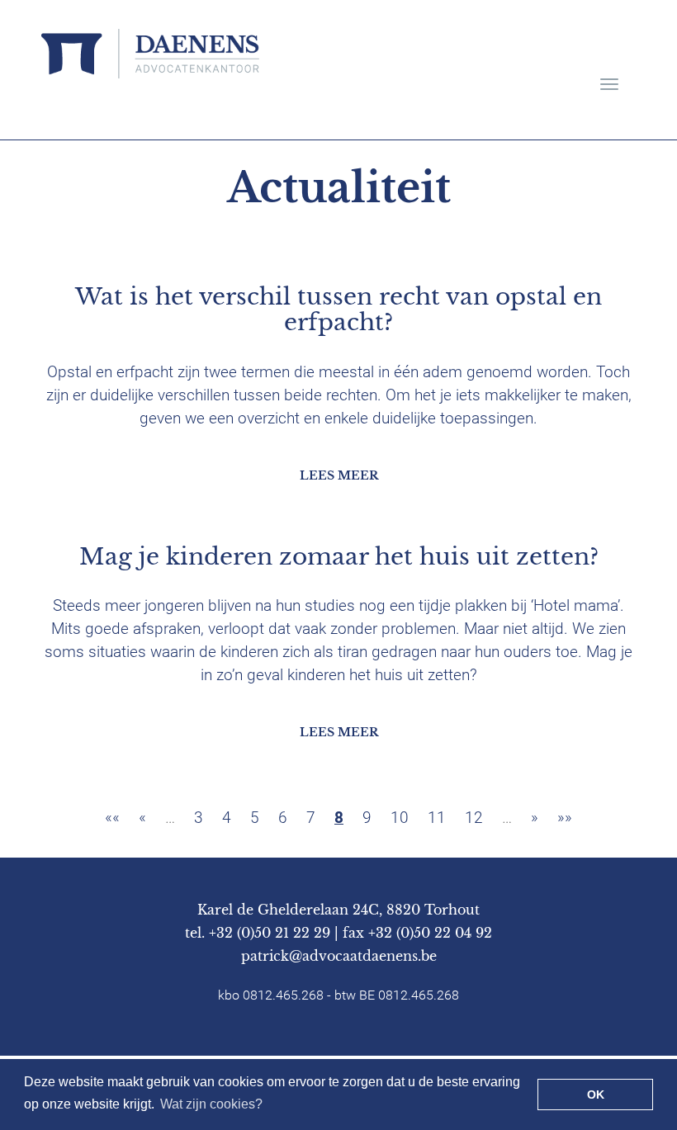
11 (437, 817)
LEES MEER (339, 475)
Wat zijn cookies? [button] (211, 1104)
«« (112, 817)
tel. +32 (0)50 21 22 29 (257, 932)
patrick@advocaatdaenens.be (339, 956)
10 (400, 817)
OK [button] (595, 1094)
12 (474, 817)
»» (564, 817)
